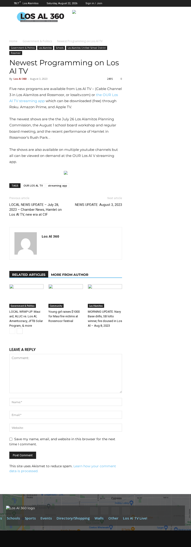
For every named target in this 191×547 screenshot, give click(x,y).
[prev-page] (12, 331)
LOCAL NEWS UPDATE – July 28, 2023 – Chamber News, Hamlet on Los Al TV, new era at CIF (35, 210)
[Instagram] (162, 3)
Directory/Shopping (73, 518)
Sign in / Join (93, 3)
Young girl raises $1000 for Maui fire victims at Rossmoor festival (64, 316)
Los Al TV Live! (135, 518)
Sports (30, 518)
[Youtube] (178, 3)
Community (56, 305)
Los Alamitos (45, 47)
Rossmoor (16, 53)
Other (113, 518)
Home (13, 41)
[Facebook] (155, 3)
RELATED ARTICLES (28, 275)
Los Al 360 (20, 78)
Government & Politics (37, 41)
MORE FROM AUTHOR (69, 275)
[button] (148, 3)
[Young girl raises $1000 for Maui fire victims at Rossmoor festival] (65, 296)
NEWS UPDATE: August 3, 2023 (98, 205)
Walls (99, 518)
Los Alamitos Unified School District (87, 47)
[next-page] (20, 331)
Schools (60, 47)
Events (46, 518)
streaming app (57, 185)
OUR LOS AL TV (33, 185)
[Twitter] (170, 3)
